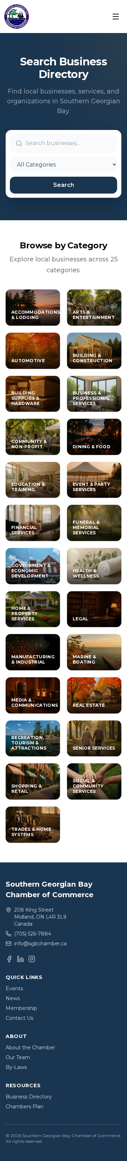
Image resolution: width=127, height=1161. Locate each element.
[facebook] (9, 959)
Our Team (18, 1057)
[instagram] (31, 959)
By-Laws (16, 1067)
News (13, 998)
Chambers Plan (24, 1106)
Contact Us (19, 1018)
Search (63, 185)
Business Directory (29, 1097)
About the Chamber (30, 1047)
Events (14, 988)
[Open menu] (116, 16)
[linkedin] (20, 959)
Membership (21, 1008)
